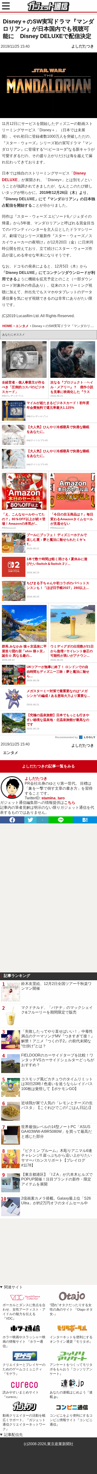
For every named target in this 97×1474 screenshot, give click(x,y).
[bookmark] (85, 819)
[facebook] (12, 819)
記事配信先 (13, 1435)
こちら (69, 803)
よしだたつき (82, 46)
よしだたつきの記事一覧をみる (48, 766)
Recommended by (66, 737)
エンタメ (10, 753)
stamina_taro (53, 798)
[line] (60, 819)
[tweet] (30, 819)
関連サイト (13, 1287)
